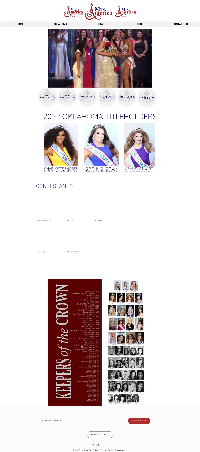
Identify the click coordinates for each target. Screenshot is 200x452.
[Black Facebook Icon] (93, 445)
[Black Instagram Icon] (97, 445)
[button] (148, 84)
